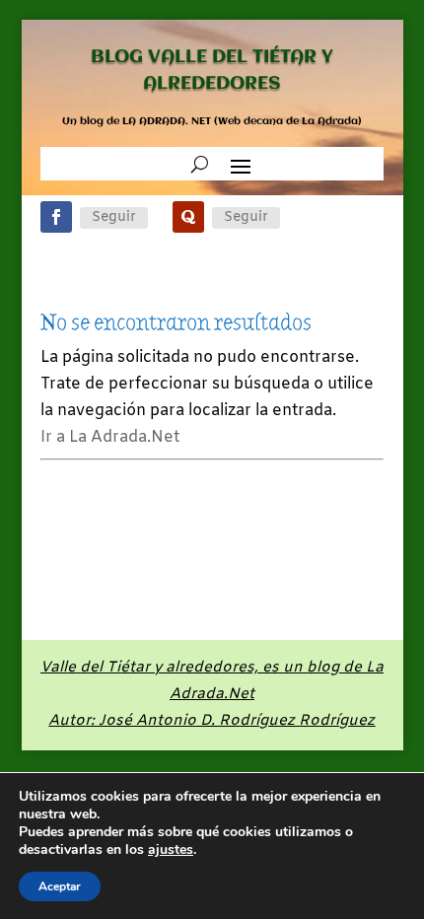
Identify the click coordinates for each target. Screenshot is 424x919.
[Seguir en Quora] (188, 217)
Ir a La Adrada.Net (109, 437)
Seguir (114, 217)
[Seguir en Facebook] (56, 217)
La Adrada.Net (216, 694)
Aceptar (59, 886)
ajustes (170, 850)
